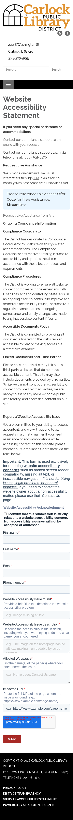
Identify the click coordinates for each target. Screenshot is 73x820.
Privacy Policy (14, 788)
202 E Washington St (23, 45)
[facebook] (67, 35)
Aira (36, 178)
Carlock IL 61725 (20, 51)
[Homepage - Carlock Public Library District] (36, 17)
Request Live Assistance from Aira (28, 215)
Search (56, 69)
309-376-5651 (18, 58)
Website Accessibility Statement (30, 799)
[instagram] (59, 35)
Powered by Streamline (22, 805)
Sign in (49, 805)
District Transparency (22, 793)
